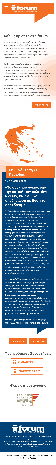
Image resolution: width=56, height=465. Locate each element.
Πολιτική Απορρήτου (21, 455)
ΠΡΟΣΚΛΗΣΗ (17, 341)
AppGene (33, 458)
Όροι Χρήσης (8, 455)
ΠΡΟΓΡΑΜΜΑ (38, 341)
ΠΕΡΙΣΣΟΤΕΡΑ (41, 105)
